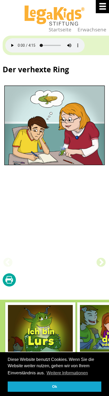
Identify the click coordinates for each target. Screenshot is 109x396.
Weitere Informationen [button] (67, 373)
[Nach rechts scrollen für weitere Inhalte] (103, 336)
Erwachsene (92, 29)
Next (101, 262)
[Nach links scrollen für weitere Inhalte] (5, 336)
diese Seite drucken (9, 280)
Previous (8, 262)
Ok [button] (54, 386)
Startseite (60, 29)
